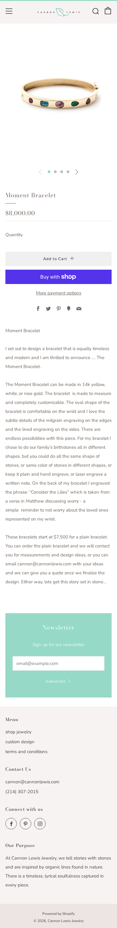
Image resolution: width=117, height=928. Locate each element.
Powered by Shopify (58, 913)
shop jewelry (18, 732)
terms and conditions (26, 752)
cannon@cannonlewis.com (32, 782)
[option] (58, 97)
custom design (19, 742)
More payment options (58, 293)
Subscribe (56, 681)
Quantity (14, 235)
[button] (49, 171)
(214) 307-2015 (21, 792)
